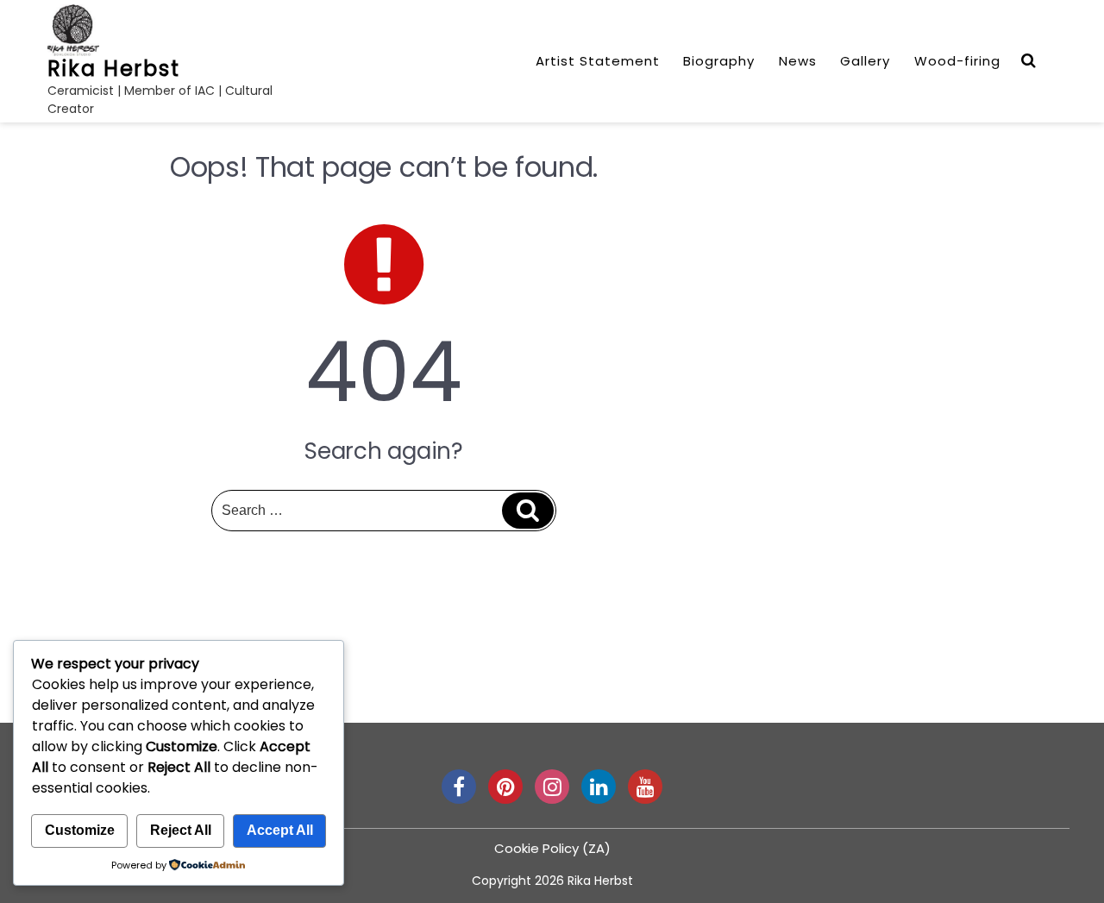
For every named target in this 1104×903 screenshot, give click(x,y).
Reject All (180, 830)
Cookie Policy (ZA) (552, 848)
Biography (719, 61)
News (798, 61)
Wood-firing (957, 61)
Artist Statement (598, 61)
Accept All (280, 830)
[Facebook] (459, 786)
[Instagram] (552, 786)
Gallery (865, 61)
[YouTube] (645, 786)
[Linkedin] (598, 786)
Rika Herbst (113, 68)
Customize (80, 830)
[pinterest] (505, 786)
